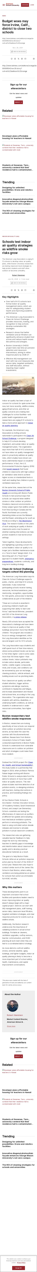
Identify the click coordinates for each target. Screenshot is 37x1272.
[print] (34, 59)
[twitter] (18, 59)
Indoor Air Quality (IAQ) (10, 236)
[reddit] (22, 59)
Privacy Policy (21, 1262)
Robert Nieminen (18, 275)
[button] (3, 4)
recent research (13, 469)
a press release (20, 617)
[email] (25, 59)
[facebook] (12, 59)
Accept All (18, 1268)
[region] (18, 1264)
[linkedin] (15, 59)
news (4, 16)
